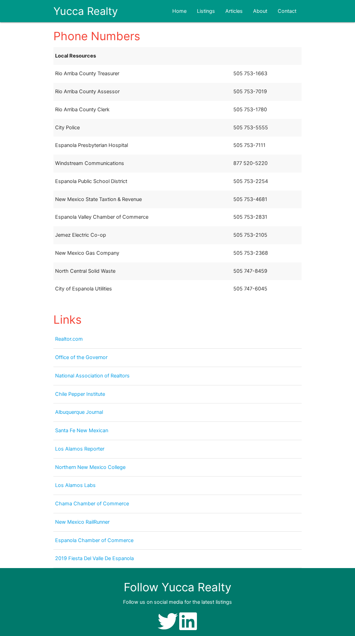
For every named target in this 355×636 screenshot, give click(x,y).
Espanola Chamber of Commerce (94, 540)
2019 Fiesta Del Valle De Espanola (94, 558)
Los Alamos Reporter (79, 449)
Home (179, 11)
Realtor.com (69, 339)
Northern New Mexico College (90, 467)
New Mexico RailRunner (82, 522)
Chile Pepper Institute (80, 394)
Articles (234, 11)
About (260, 11)
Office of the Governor (81, 357)
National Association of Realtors (92, 376)
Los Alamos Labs (75, 485)
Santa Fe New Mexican (81, 430)
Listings (206, 11)
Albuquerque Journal (79, 412)
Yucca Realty (85, 11)
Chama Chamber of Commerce (92, 503)
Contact (287, 11)
